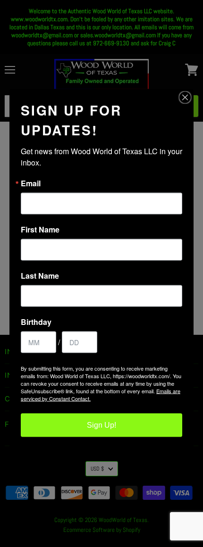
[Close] (185, 97)
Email (31, 183)
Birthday (36, 322)
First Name (40, 229)
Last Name (40, 276)
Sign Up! (101, 425)
